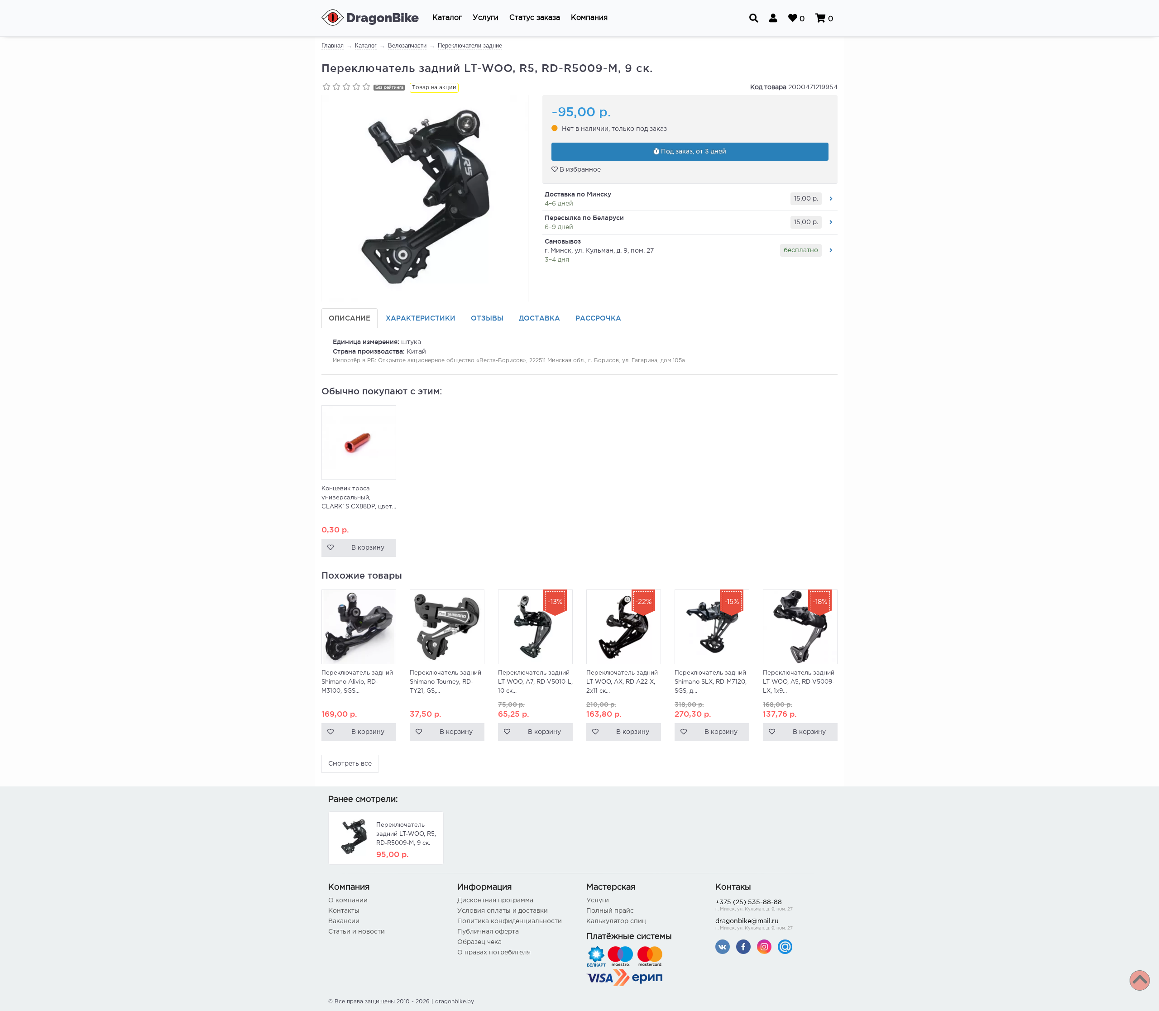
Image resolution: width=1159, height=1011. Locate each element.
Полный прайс (610, 911)
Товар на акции (434, 87)
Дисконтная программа (495, 900)
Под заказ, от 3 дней (692, 151)
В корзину (367, 548)
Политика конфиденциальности (509, 921)
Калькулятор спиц (616, 921)
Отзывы (487, 318)
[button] (447, 18)
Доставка (539, 318)
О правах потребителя (494, 952)
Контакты (343, 911)
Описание (349, 318)
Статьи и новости (356, 931)
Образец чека (479, 942)
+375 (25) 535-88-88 (754, 905)
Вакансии (343, 921)
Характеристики (420, 318)
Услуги (597, 900)
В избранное (579, 169)
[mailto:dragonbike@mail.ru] (785, 946)
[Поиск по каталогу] (754, 18)
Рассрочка (598, 318)
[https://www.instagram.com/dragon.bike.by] (764, 946)
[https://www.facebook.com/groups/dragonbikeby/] (743, 946)
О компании (348, 900)
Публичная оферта (488, 931)
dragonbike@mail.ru (754, 924)
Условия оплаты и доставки (502, 911)
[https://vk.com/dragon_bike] (722, 946)
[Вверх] (1140, 980)
